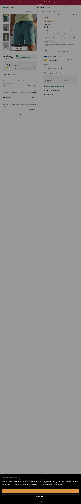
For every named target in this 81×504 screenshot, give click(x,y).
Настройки (40, 496)
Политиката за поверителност (55, 484)
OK (40, 491)
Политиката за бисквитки (39, 484)
